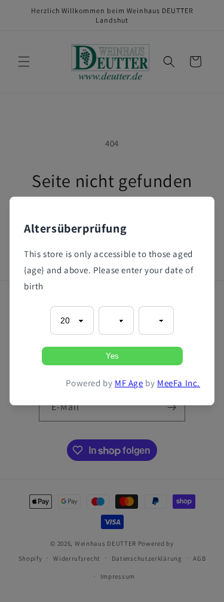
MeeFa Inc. (178, 383)
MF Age (129, 383)
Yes (112, 356)
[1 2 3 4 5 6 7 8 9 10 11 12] (116, 320)
